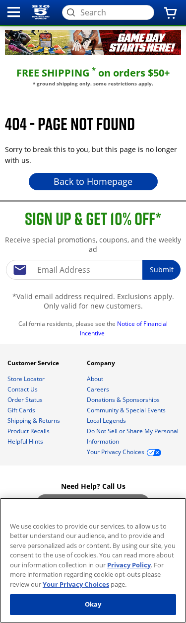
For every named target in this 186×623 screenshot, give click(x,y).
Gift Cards (22, 410)
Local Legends (107, 420)
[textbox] (93, 270)
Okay (93, 604)
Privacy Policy (129, 564)
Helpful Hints (26, 441)
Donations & (123, 399)
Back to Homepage (93, 181)
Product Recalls (29, 431)
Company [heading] (102, 363)
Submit (162, 269)
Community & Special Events (127, 410)
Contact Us (23, 389)
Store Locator (26, 379)
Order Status (25, 399)
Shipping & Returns (34, 420)
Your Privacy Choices (76, 584)
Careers (99, 389)
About (96, 379)
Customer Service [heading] (34, 363)
